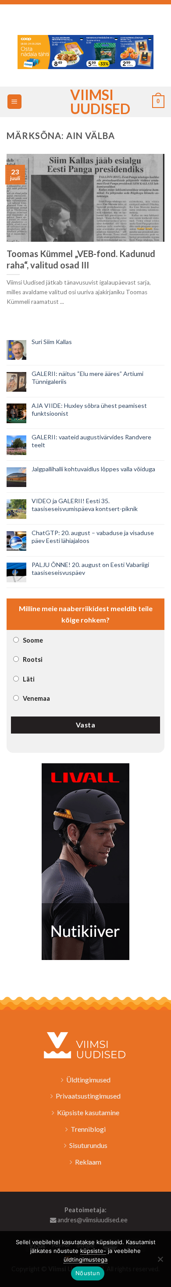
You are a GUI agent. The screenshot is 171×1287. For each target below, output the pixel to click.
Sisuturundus (88, 1145)
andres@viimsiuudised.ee (92, 1220)
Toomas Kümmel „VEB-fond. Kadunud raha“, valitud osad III (81, 259)
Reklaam (88, 1162)
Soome (33, 640)
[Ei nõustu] (160, 1262)
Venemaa (36, 698)
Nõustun (87, 1273)
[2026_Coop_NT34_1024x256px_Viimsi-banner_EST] (85, 51)
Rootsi (33, 659)
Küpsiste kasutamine (88, 1112)
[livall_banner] (85, 860)
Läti (29, 679)
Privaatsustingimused (88, 1096)
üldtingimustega (85, 1259)
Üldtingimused (88, 1079)
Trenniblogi (88, 1129)
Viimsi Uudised (85, 102)
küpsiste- (93, 1250)
